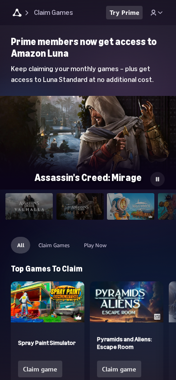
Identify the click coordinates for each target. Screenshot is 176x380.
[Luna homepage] (17, 13)
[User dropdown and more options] (156, 12)
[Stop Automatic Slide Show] (157, 179)
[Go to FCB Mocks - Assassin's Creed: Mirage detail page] (88, 145)
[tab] (29, 206)
